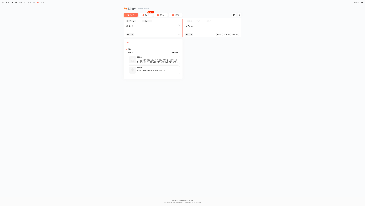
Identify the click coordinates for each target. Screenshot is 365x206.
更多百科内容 (175, 53)
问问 (34, 2)
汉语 (29, 2)
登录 (362, 2)
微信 (7, 2)
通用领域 (189, 21)
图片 (16, 2)
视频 (20, 2)
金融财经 (208, 21)
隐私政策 (190, 200)
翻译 (38, 2)
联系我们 (356, 2)
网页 (3, 2)
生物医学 (198, 21)
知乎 (12, 2)
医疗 (25, 2)
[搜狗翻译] (130, 8)
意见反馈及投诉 (182, 200)
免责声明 (174, 200)
